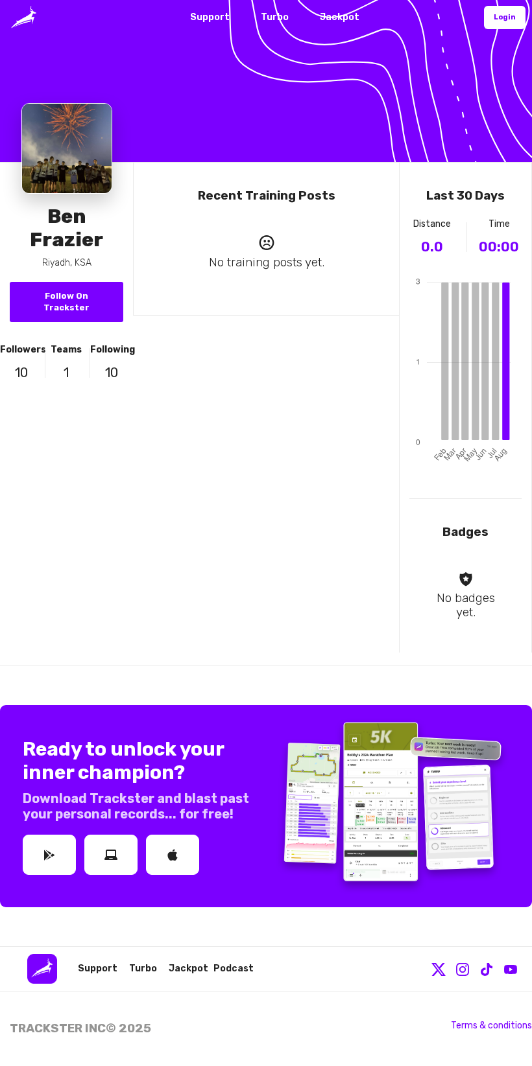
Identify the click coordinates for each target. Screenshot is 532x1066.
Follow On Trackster (66, 301)
